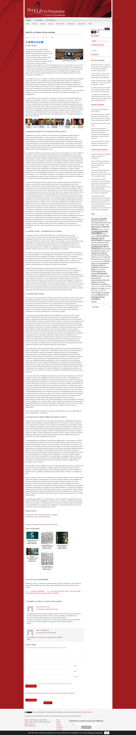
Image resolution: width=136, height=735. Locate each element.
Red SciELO (96, 278)
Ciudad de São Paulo (103, 229)
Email (75, 671)
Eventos (67, 591)
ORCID (101, 257)
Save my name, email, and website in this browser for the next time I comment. (48, 683)
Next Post (48, 702)
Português (48, 15)
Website (75, 676)
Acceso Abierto (99, 218)
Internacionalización (97, 255)
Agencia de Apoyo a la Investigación (98, 222)
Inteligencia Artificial (99, 253)
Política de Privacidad (95, 733)
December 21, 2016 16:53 (32, 37)
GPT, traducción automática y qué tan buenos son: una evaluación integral (101, 174)
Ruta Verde (97, 286)
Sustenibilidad (55, 593)
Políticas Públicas (98, 265)
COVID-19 (34, 24)
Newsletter (81, 24)
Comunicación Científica (57, 591)
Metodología (60, 24)
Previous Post (31, 700)
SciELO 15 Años (106, 286)
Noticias (42, 24)
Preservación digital (75, 591)
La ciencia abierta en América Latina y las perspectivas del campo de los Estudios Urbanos (100, 75)
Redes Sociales (104, 276)
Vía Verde (94, 295)
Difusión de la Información (97, 239)
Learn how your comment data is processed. (62, 693)
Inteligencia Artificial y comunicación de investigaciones (101, 156)
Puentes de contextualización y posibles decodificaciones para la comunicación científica (101, 82)
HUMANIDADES (38, 20)
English (55, 15)
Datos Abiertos (103, 236)
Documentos (60, 727)
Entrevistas (71, 24)
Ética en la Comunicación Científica (99, 297)
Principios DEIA (100, 269)
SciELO (52, 37)
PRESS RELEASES (50, 20)
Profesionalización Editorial (32, 593)
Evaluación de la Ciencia (99, 247)
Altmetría (103, 223)
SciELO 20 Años (98, 289)
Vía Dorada (105, 293)
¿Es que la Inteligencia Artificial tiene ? (100, 165)
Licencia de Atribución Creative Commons (81, 712)
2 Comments (44, 37)
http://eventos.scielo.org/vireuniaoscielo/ (38, 516)
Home (27, 24)
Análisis (50, 24)
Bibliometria (96, 227)
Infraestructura (104, 251)
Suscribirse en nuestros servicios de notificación (86, 721)
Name (75, 666)
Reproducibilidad (97, 280)
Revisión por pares (99, 284)
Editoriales (34, 591)
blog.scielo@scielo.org (30, 725)
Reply (29, 623)
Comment (73, 651)
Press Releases (99, 60)
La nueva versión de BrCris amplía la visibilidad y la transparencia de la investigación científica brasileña (100, 143)
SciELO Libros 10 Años (100, 290)
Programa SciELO (45, 593)
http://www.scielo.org (30, 723)
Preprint (94, 267)
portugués (43, 524)
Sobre (90, 24)
